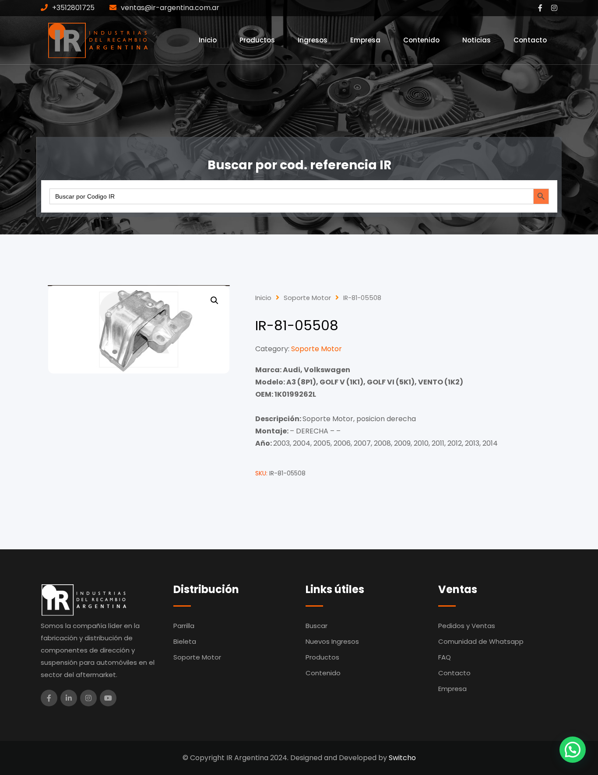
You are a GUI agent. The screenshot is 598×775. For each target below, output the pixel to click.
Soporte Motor (307, 297)
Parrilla (183, 625)
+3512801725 (73, 8)
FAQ (444, 657)
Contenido (421, 40)
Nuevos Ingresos (332, 641)
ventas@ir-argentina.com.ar (170, 8)
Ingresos (312, 40)
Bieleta (184, 641)
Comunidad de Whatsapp (481, 641)
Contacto (530, 40)
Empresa (365, 40)
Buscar (316, 625)
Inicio (208, 40)
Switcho (402, 758)
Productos (257, 40)
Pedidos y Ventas (466, 625)
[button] (214, 300)
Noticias (476, 40)
